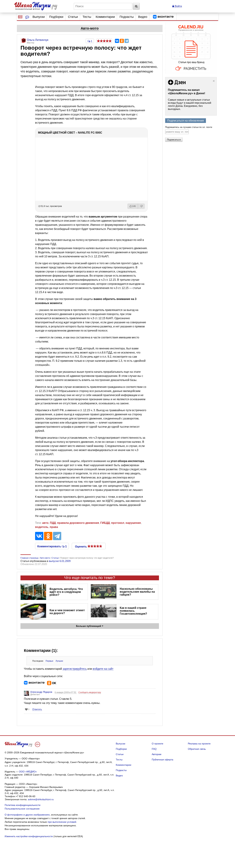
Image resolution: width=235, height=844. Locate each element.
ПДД (53, 522)
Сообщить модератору (89, 692)
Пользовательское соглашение (22, 808)
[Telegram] (127, 41)
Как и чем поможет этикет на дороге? (67, 612)
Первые (49, 661)
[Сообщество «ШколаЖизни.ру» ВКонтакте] (163, 16)
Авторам (156, 754)
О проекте (157, 743)
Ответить (37, 709)
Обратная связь (197, 749)
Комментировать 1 (52, 546)
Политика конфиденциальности (22, 805)
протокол (117, 522)
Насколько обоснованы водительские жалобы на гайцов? (137, 591)
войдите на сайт (103, 668)
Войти (178, 6)
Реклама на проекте (199, 743)
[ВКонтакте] (117, 41)
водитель (41, 527)
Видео (142, 17)
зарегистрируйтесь (75, 668)
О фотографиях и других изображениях (27, 814)
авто (45, 522)
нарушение (133, 522)
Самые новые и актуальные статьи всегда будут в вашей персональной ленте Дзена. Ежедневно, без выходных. (189, 104)
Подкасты (127, 17)
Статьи (73, 17)
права (54, 527)
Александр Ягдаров (41, 692)
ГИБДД (105, 522)
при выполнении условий (62, 821)
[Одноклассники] (122, 41)
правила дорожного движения (78, 522)
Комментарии (105, 17)
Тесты (87, 17)
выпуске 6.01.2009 (60, 561)
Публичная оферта (162, 759)
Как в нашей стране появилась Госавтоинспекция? (133, 610)
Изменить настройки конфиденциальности (29, 836)
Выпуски (39, 17)
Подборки (56, 17)
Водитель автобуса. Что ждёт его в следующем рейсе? (66, 592)
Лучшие (59, 661)
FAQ (154, 749)
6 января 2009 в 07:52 (66, 692)
